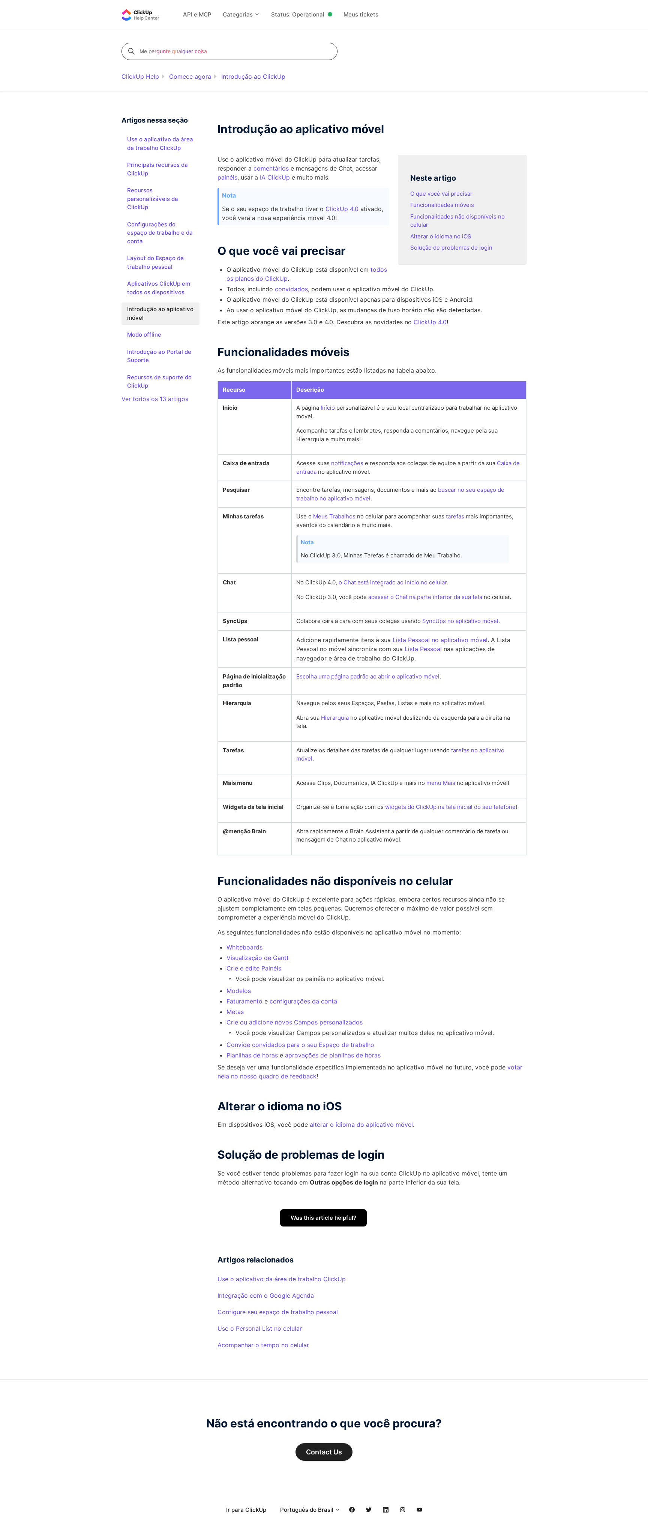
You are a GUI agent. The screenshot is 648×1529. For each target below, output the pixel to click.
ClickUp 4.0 (342, 209)
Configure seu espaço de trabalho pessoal (278, 1312)
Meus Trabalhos (334, 516)
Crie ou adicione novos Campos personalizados (294, 1022)
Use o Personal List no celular (260, 1328)
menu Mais (440, 782)
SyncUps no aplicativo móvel (460, 620)
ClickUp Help (140, 76)
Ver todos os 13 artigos (155, 399)
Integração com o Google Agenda (266, 1295)
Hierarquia (335, 717)
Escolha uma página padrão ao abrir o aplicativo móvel (368, 676)
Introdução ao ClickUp (253, 76)
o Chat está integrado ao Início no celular (393, 582)
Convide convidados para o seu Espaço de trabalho (300, 1044)
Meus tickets (361, 14)
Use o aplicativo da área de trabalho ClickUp (282, 1279)
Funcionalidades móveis (442, 204)
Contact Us (324, 1452)
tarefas (455, 516)
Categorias (238, 14)
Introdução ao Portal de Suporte (159, 356)
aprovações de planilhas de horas (333, 1055)
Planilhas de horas (252, 1055)
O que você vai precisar (441, 193)
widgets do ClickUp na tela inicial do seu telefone (450, 806)
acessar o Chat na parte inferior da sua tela (425, 597)
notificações (347, 463)
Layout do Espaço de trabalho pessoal (155, 262)
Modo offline (144, 334)
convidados (291, 289)
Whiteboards (244, 947)
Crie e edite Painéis (253, 968)
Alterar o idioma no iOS (440, 236)
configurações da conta (303, 1001)
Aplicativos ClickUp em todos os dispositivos (158, 288)
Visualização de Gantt (257, 957)
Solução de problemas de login (451, 247)
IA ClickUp (275, 177)
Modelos (238, 990)
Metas (235, 1011)
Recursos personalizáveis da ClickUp (152, 199)
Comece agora (190, 76)
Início (328, 407)
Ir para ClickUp (246, 1509)
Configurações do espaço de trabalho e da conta (160, 233)
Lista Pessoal (423, 649)
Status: (297, 14)
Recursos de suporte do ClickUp (159, 381)
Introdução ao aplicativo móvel (160, 313)
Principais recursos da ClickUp (157, 169)
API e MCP (197, 14)
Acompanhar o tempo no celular (263, 1345)
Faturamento (244, 1001)
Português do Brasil (307, 1509)
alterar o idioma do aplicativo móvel (361, 1124)
